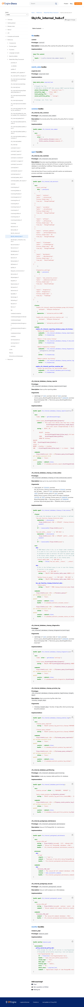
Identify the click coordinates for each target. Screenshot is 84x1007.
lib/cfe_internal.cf (15, 233)
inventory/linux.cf (15, 200)
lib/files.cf (13, 267)
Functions (11, 49)
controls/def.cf (14, 167)
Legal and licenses (24, 1002)
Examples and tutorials (13, 36)
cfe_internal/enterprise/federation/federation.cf (18, 91)
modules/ (13, 336)
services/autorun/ (15, 339)
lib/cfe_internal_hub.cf (16, 236)
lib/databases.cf (15, 251)
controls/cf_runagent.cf (17, 161)
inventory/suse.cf (15, 216)
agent (34, 152)
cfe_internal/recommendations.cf (18, 104)
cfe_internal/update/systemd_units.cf (18, 122)
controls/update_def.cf (17, 177)
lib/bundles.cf (14, 230)
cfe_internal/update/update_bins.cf (18, 127)
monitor (35, 927)
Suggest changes (70, 19)
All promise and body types (16, 356)
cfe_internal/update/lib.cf (17, 118)
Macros (11, 353)
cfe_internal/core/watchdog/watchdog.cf (18, 79)
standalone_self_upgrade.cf (18, 72)
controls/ (13, 184)
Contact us (36, 1002)
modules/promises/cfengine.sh (18, 329)
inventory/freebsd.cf (16, 194)
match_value (36, 67)
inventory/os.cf (15, 210)
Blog (71, 3)
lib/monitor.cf (14, 274)
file (33, 36)
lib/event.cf (14, 257)
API (8, 33)
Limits (10, 349)
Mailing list (36, 989)
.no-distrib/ (14, 66)
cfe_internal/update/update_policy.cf (18, 132)
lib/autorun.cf (14, 226)
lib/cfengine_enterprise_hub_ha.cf (18, 240)
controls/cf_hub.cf (15, 148)
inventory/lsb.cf (15, 203)
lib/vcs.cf (13, 307)
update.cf (13, 69)
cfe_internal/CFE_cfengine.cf (18, 76)
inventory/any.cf (15, 187)
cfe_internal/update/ (16, 141)
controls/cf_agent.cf (16, 151)
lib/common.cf (14, 248)
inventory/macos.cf (16, 207)
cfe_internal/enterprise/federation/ (18, 96)
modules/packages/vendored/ (18, 316)
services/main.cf (15, 343)
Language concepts (14, 53)
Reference (10, 39)
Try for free (78, 3)
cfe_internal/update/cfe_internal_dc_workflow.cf (18, 109)
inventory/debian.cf (16, 190)
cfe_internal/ (14, 144)
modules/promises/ (16, 333)
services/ (13, 346)
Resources (10, 359)
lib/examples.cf (15, 261)
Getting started (11, 23)
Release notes (11, 26)
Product (66, 3)
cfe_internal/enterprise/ (17, 100)
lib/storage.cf (14, 297)
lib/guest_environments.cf (17, 271)
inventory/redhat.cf (16, 213)
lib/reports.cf (14, 287)
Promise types (12, 46)
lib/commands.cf (15, 244)
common (35, 109)
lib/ (12, 310)
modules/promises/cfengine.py (18, 324)
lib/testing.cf (14, 300)
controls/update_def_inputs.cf (18, 180)
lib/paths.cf (14, 280)
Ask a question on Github (40, 987)
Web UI (9, 29)
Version (7, 12)
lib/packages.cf (15, 277)
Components (12, 43)
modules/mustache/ (16, 313)
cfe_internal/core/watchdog (18, 84)
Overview (10, 19)
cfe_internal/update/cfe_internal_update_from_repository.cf (18, 114)
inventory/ (13, 223)
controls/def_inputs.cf (16, 171)
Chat (34, 984)
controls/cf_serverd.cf (16, 164)
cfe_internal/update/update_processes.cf (18, 137)
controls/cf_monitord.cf (17, 157)
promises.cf (14, 62)
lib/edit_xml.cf (14, 254)
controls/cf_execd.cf (16, 154)
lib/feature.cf (14, 264)
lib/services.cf (14, 290)
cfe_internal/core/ (15, 87)
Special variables (13, 56)
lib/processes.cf (15, 284)
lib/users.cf (13, 303)
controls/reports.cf (15, 174)
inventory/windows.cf (16, 220)
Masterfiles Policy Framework (16, 59)
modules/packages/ (16, 320)
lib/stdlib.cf (13, 294)
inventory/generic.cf (16, 197)
